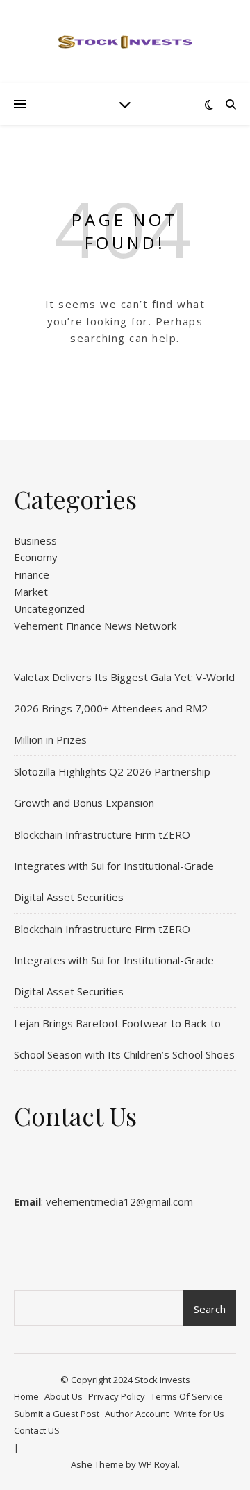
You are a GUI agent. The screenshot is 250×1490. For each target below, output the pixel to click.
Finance (31, 574)
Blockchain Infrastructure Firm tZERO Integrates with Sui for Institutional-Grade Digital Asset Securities (114, 866)
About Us (63, 1396)
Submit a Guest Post (56, 1413)
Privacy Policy (116, 1396)
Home (26, 1396)
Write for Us (199, 1413)
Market (31, 592)
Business (35, 540)
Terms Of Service (187, 1396)
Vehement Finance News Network (95, 626)
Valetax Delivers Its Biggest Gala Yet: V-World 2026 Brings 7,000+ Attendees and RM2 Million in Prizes (124, 708)
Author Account (137, 1413)
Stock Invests (162, 1379)
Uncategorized (49, 608)
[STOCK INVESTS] (125, 42)
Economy (36, 557)
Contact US (37, 1430)
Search (210, 1309)
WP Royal (158, 1464)
